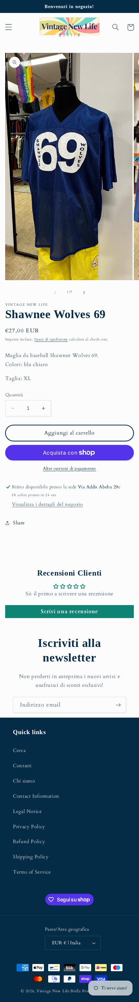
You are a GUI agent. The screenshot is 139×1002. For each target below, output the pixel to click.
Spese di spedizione (51, 339)
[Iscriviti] (118, 705)
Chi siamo (24, 781)
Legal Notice (27, 811)
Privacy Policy (29, 826)
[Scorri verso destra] (84, 292)
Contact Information (36, 796)
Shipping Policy (30, 856)
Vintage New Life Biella (59, 991)
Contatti (22, 765)
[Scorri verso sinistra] (55, 292)
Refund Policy (29, 841)
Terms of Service (32, 872)
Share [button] (19, 522)
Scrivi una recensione (69, 611)
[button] (8, 27)
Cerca (19, 750)
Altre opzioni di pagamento (69, 468)
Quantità (14, 395)
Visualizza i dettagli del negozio (47, 504)
